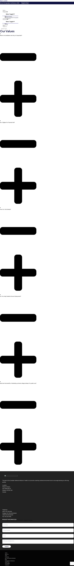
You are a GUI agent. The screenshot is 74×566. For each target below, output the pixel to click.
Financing (7, 556)
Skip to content (3, 0)
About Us (6, 554)
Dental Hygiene (9, 16)
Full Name (4, 522)
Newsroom (5, 19)
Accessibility (7, 563)
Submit (6, 546)
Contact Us (5, 26)
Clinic (4, 25)
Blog (6, 559)
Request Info (5, 24)
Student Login (4, 28)
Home (4, 10)
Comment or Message (6, 538)
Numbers (4, 527)
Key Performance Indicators (10, 558)
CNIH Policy (7, 562)
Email (3, 533)
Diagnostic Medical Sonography (12, 17)
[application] (7, 11)
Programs (4, 11)
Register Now (25, 3)
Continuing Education (7, 18)
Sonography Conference (10, 560)
